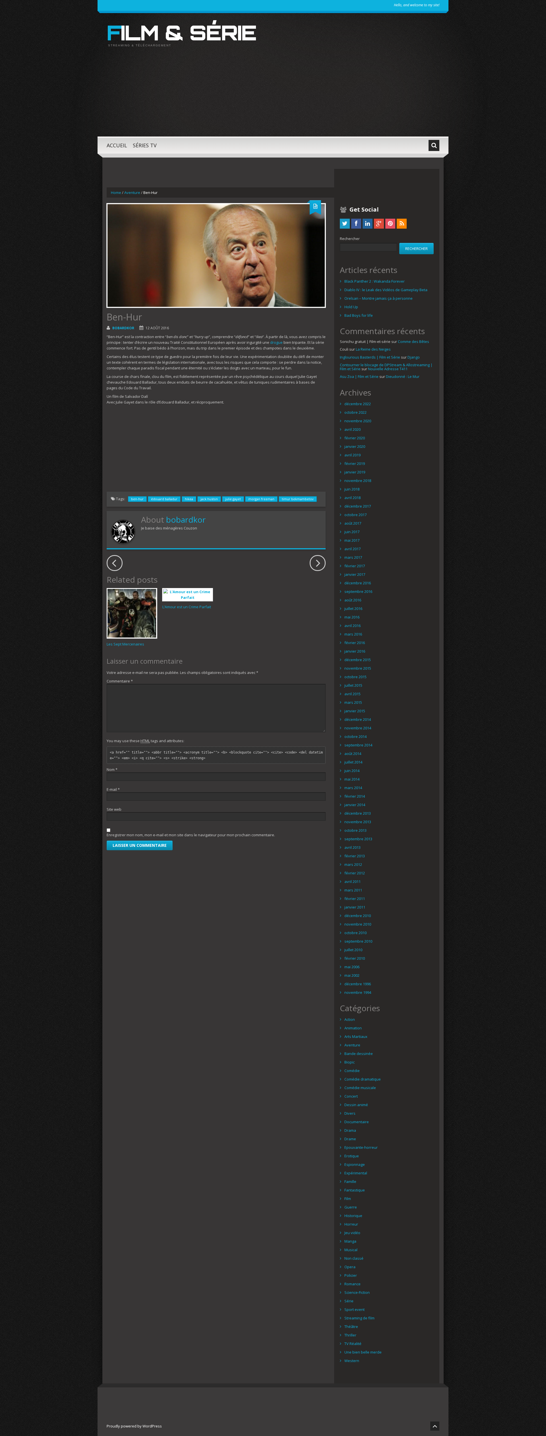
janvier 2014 (354, 804)
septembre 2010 (358, 941)
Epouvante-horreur (361, 1147)
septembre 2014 (358, 745)
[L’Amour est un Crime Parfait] (187, 594)
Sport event (354, 1309)
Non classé (353, 1258)
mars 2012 (353, 864)
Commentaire (120, 681)
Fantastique (354, 1190)
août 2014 (352, 753)
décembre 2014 (357, 719)
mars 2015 (353, 702)
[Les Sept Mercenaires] (131, 613)
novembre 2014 (357, 728)
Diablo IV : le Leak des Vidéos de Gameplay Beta (385, 289)
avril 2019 (352, 455)
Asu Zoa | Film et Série (359, 376)
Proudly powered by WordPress (134, 1426)
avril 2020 (352, 429)
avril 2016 (352, 625)
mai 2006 (351, 966)
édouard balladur (164, 499)
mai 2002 (351, 975)
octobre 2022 (355, 412)
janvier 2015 (354, 710)
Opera (349, 1266)
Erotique (351, 1155)
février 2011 (354, 898)
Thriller (350, 1335)
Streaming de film (359, 1318)
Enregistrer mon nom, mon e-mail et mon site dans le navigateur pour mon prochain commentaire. (191, 834)
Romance (352, 1283)
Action (349, 1019)
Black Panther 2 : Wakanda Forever (374, 281)
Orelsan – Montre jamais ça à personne (378, 298)
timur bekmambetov (298, 499)
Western (351, 1360)
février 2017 (354, 565)
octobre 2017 (355, 514)
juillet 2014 (353, 762)
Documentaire (356, 1121)
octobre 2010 (355, 932)
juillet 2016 (353, 608)
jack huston (209, 499)
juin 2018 (351, 489)
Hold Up (351, 306)
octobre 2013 (355, 830)
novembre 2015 (357, 668)
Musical (350, 1249)
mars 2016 (353, 634)
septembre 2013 (358, 838)
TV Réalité (352, 1343)
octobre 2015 (355, 676)
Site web (114, 809)
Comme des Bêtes (413, 341)
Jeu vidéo (352, 1232)
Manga (350, 1241)
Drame (350, 1138)
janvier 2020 (354, 446)
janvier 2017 (354, 574)
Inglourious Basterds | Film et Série (370, 357)
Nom (112, 769)
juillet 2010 (353, 949)
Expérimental (355, 1173)
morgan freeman (261, 499)
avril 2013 (352, 847)
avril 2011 (352, 881)
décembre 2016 (357, 582)
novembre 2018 (357, 480)
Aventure (132, 192)
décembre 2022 (357, 403)
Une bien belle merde (363, 1352)
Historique (353, 1215)
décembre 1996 (357, 983)
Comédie (352, 1070)
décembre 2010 (357, 915)
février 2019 (354, 463)
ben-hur (137, 499)
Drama (350, 1130)
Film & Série (181, 32)
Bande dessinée (358, 1053)
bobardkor (123, 328)
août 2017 (352, 523)
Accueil (117, 145)
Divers (349, 1113)
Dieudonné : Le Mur (402, 376)
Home (116, 192)
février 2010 (354, 958)
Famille (350, 1181)
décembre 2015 (357, 659)
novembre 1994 (357, 992)
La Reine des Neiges (373, 349)
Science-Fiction (357, 1292)
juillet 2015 (353, 685)
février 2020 (354, 437)
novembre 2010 (357, 924)
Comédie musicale (360, 1087)
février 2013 (354, 855)
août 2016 (352, 600)
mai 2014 (351, 779)
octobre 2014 (355, 736)
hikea (189, 499)
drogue (276, 342)
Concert (351, 1096)
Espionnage (354, 1164)
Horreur (351, 1224)
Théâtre (351, 1326)
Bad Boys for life (358, 315)
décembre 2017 (357, 506)
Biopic (349, 1062)
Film (347, 1198)
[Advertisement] (273, 96)
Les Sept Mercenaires (125, 644)
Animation (353, 1028)
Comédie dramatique (362, 1079)
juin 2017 (351, 531)
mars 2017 (353, 557)
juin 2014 (351, 770)
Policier (350, 1275)
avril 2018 (352, 497)
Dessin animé (356, 1104)
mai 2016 (351, 617)
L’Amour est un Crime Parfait (186, 606)
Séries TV (145, 145)
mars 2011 (353, 890)
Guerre (350, 1207)
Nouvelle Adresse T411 (388, 368)
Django (414, 357)
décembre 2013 (357, 813)
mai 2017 (351, 540)
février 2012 (354, 873)
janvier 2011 (354, 907)
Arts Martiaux (355, 1036)
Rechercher (350, 238)
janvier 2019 (354, 472)
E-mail (113, 789)
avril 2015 (352, 693)
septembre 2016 (358, 591)
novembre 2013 (357, 821)
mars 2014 (353, 787)
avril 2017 (352, 548)
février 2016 (354, 642)
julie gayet (233, 499)
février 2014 (354, 796)
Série (348, 1300)
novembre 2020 (357, 420)
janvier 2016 (354, 651)
